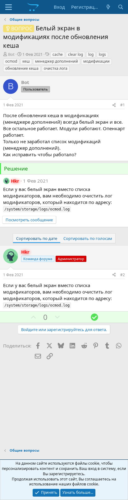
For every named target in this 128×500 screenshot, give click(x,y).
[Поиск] (121, 7)
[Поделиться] (114, 105)
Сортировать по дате (36, 238)
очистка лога (55, 68)
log (91, 54)
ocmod (11, 61)
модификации (96, 61)
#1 (122, 105)
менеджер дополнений (56, 61)
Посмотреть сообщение (29, 220)
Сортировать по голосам (87, 238)
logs (102, 54)
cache (58, 54)
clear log (75, 54)
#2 (122, 274)
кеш (26, 61)
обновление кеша (22, 68)
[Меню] (8, 7)
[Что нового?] (108, 7)
